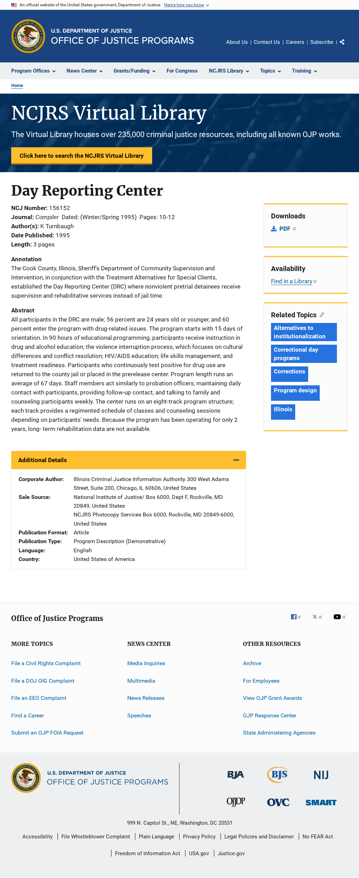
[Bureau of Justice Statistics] (278, 784)
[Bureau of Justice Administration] (236, 780)
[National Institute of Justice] (321, 780)
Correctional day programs (296, 354)
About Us (237, 42)
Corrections (289, 371)
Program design (295, 390)
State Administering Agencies (279, 732)
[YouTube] (340, 621)
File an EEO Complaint (38, 698)
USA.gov (199, 853)
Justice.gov (231, 853)
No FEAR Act (318, 836)
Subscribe (321, 42)
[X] (319, 621)
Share (347, 47)
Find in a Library (291, 281)
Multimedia (141, 680)
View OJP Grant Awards (272, 698)
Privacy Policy (199, 836)
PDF (285, 228)
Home (17, 85)
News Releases (145, 698)
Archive (252, 663)
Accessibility (37, 836)
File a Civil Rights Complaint (46, 663)
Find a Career (27, 715)
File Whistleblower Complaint (95, 836)
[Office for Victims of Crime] (278, 807)
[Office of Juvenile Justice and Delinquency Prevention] (236, 808)
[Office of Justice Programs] (28, 36)
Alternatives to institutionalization (300, 332)
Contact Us (267, 42)
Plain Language (156, 836)
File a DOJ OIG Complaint (42, 680)
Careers (295, 42)
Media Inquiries (146, 663)
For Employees (261, 680)
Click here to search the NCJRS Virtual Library (82, 155)
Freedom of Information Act (147, 853)
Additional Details (42, 460)
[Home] (122, 36)
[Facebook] (298, 621)
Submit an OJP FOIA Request (47, 732)
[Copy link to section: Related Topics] (320, 314)
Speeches (139, 715)
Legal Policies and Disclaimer (259, 836)
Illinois (283, 409)
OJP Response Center (269, 715)
